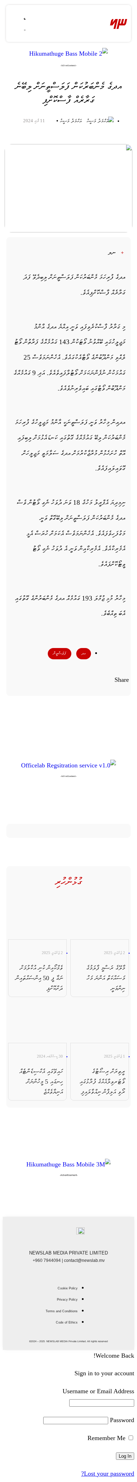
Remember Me (107, 1437)
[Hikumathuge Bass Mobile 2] (68, 53)
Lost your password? (107, 1473)
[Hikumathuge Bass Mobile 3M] (68, 1164)
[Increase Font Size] (126, 253)
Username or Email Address (98, 1391)
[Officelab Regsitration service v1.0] (68, 765)
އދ (83, 653)
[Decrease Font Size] (99, 253)
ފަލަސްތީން (59, 653)
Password (122, 1420)
